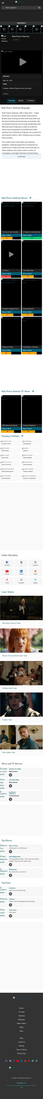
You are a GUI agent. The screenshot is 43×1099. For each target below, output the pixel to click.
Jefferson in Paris (7, 347)
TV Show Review (14, 796)
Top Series (6, 882)
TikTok (7, 582)
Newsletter (21, 582)
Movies (21, 1008)
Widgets (35, 582)
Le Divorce (5, 270)
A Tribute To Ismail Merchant (31, 232)
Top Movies (7, 840)
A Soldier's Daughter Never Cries (11, 309)
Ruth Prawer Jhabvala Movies (15, 197)
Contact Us (21, 1042)
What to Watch (21, 1023)
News (21, 1031)
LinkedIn (21, 574)
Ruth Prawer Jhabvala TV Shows (16, 391)
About (21, 1038)
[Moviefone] (21, 3)
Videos (21, 1027)
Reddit (35, 574)
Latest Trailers (8, 591)
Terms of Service (21, 1049)
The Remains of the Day (30, 347)
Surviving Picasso (28, 309)
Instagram (35, 565)
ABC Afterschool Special (9, 425)
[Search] (39, 8)
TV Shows (21, 1012)
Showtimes (21, 1019)
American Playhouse (29, 425)
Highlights (21, 23)
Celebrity (16, 39)
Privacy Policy (21, 1053)
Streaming (21, 1016)
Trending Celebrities (10, 435)
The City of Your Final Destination (11, 232)
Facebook (7, 565)
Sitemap (21, 1046)
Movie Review (13, 771)
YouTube (7, 574)
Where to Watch (6, 235)
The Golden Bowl (28, 270)
